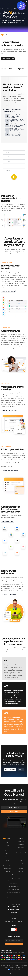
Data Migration (21, 844)
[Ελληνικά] (14, 955)
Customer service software (14, 880)
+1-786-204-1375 (14, 909)
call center (14, 206)
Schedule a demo (14, 811)
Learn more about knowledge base (10, 470)
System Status (21, 847)
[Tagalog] (16, 959)
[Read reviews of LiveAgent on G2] (14, 929)
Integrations (7, 850)
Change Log (21, 849)
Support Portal (21, 841)
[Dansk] (9, 955)
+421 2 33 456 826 (15, 904)
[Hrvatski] (4, 957)
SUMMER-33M (11, 20)
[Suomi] (24, 955)
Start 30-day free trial (10, 769)
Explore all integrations (7, 521)
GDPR (6, 967)
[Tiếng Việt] (19, 959)
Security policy (15, 965)
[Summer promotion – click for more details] (14, 16)
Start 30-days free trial (14, 807)
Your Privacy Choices (15, 969)
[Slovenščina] (12, 959)
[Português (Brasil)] (2, 959)
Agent (2, 446)
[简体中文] (21, 959)
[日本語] (12, 957)
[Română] (4, 959)
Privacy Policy (24, 965)
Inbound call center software (14, 889)
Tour (7, 853)
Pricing (7, 845)
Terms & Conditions (5, 965)
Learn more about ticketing (8, 291)
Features (7, 848)
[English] (16, 955)
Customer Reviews (7, 865)
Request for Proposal (21, 852)
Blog (21, 860)
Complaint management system (14, 892)
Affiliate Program (7, 868)
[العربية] (2, 955)
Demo (19, 769)
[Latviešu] (16, 957)
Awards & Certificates (7, 863)
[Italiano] (9, 957)
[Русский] (7, 959)
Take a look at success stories (9, 594)
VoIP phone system (14, 883)
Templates (21, 868)
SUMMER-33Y (6, 22)
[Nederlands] (19, 957)
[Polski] (24, 957)
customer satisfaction (9, 100)
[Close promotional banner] (26, 1)
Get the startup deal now (8, 58)
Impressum (7, 871)
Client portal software (14, 895)
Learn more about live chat (8, 351)
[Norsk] (21, 957)
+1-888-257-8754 (14, 906)
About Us (7, 860)
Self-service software (14, 886)
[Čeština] (7, 955)
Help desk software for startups (14, 897)
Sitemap (12, 967)
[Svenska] (14, 959)
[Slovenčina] (9, 959)
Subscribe (14, 943)
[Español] (19, 955)
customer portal (19, 208)
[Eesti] (21, 955)
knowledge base (6, 210)
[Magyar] (7, 957)
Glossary (21, 863)
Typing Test (21, 871)
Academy (21, 865)
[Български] (4, 955)
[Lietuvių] (14, 957)
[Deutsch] (12, 955)
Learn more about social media (9, 410)
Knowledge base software (14, 878)
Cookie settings (19, 967)
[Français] (2, 957)
